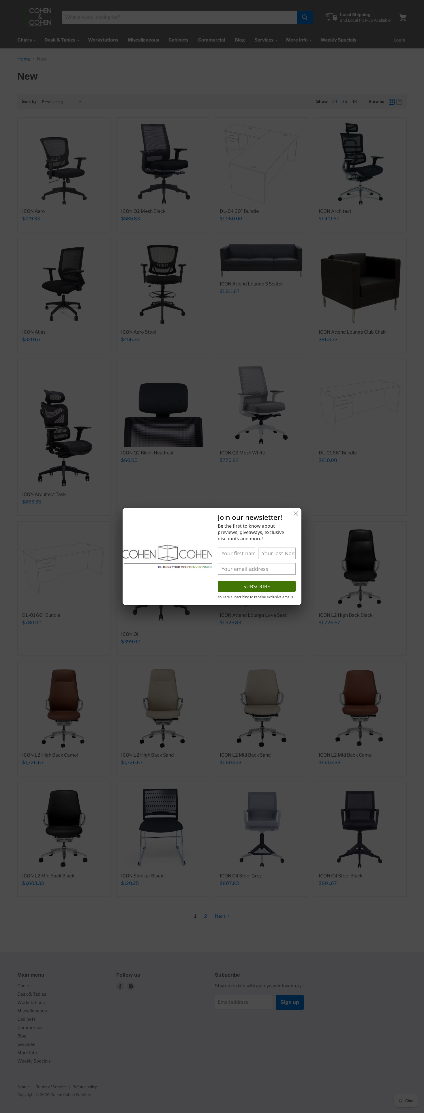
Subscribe (256, 586)
